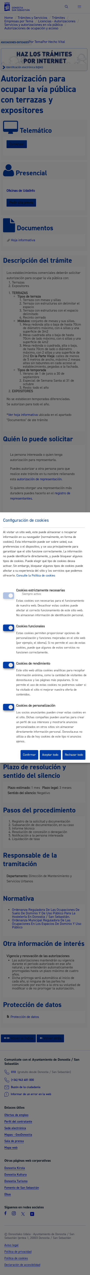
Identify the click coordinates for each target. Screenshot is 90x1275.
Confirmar (29, 755)
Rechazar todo (74, 755)
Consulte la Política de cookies (35, 576)
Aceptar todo (50, 755)
